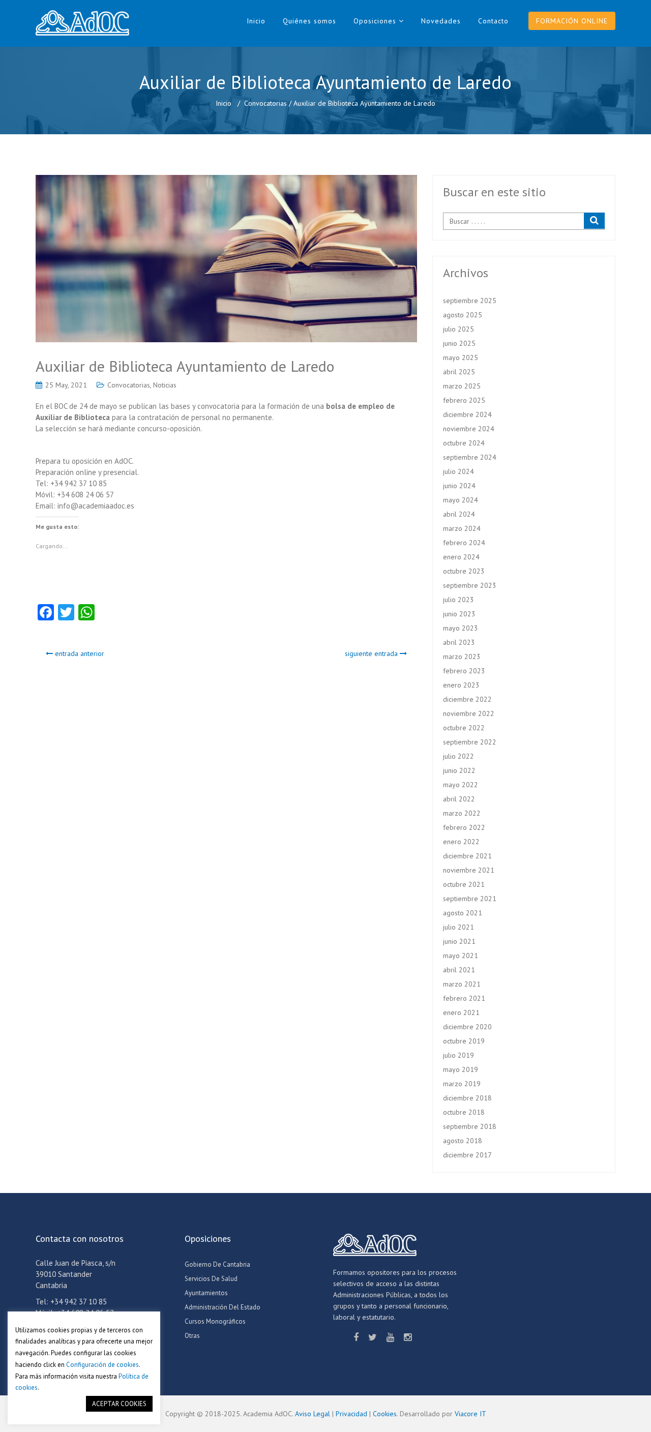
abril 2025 (459, 371)
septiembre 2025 (469, 300)
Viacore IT (470, 1413)
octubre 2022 (464, 727)
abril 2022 (459, 798)
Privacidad (351, 1413)
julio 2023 (458, 599)
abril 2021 (459, 969)
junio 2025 (459, 343)
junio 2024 (459, 485)
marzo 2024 (462, 528)
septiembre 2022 (469, 742)
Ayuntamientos (206, 1293)
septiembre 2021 (469, 898)
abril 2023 (459, 642)
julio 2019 (458, 1055)
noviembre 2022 (468, 713)
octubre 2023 (464, 571)
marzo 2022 (462, 813)
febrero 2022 (464, 827)
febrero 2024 (464, 542)
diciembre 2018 (467, 1097)
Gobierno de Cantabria (217, 1264)
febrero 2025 (464, 400)
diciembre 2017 (467, 1154)
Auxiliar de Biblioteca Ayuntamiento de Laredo (185, 366)
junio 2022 (459, 770)
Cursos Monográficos (215, 1321)
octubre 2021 (464, 884)
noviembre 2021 (468, 870)
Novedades (441, 20)
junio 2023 (459, 613)
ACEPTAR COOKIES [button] (119, 1403)
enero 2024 (461, 556)
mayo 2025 (460, 357)
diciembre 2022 (467, 699)
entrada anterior (78, 653)
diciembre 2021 (467, 855)
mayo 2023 (460, 628)
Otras (192, 1335)
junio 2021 (459, 941)
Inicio (256, 20)
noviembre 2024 (468, 428)
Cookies (385, 1413)
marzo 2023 (462, 656)
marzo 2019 (462, 1083)
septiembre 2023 (469, 585)
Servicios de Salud (211, 1278)
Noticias (164, 385)
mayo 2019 (460, 1069)
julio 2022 (458, 756)
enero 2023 (461, 685)
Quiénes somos (309, 20)
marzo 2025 (462, 386)
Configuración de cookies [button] (102, 1364)
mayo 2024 (460, 499)
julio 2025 (458, 329)
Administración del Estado (222, 1307)
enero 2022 (461, 841)
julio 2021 (458, 927)
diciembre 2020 (467, 1026)
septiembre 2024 (469, 457)
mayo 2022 (460, 784)
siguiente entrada (372, 653)
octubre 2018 (464, 1112)
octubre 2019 (464, 1041)
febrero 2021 (464, 998)
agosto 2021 (462, 912)
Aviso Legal (312, 1413)
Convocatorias (265, 103)
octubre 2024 (464, 443)
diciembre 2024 (467, 414)
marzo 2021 (462, 984)
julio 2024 (458, 471)
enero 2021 (461, 1012)
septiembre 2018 (469, 1126)
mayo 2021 (460, 955)
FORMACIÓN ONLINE (572, 20)
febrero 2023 (464, 670)
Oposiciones (374, 20)
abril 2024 (459, 514)
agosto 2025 (462, 314)
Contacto (493, 20)
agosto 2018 (462, 1140)
